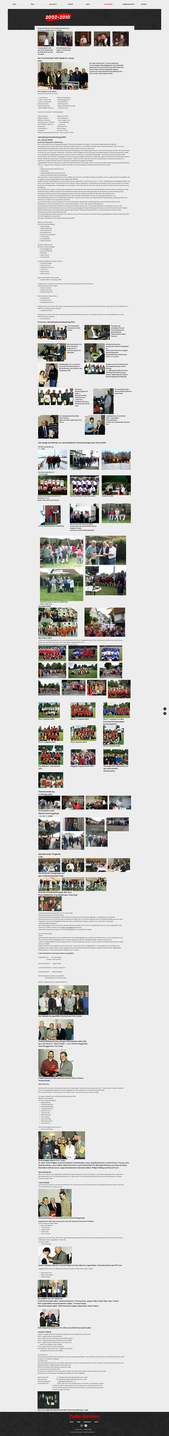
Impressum (78, 1429)
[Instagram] (164, 708)
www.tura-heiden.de (68, 927)
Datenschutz (88, 1429)
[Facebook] (164, 713)
